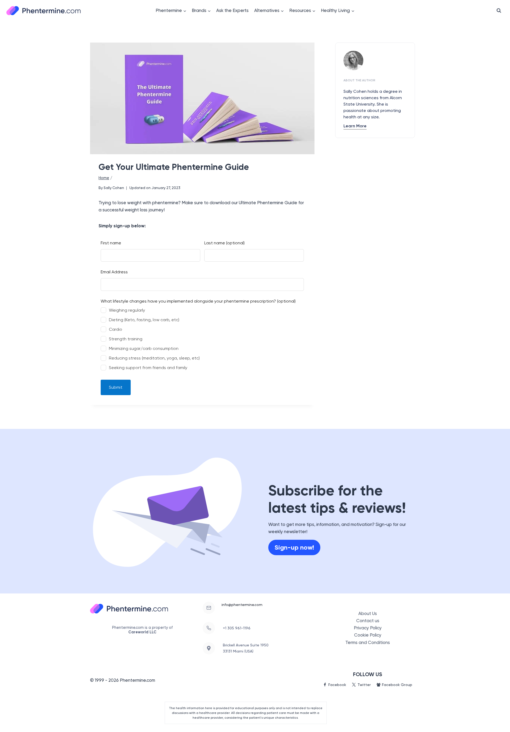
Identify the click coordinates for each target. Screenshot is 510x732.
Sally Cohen (114, 188)
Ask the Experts (232, 10)
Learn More (355, 125)
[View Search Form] (499, 10)
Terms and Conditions (367, 642)
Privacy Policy (368, 627)
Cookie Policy (367, 635)
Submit (115, 387)
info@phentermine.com (242, 605)
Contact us (367, 620)
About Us (367, 613)
